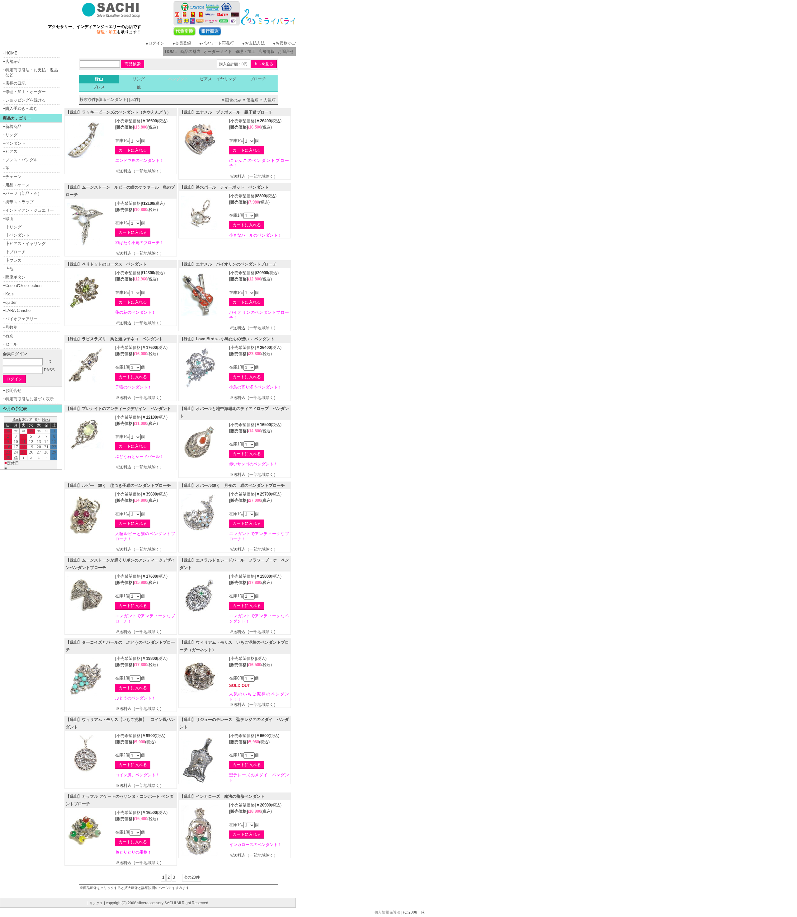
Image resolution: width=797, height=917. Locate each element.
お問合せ (286, 51)
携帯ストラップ (19, 202)
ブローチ (258, 79)
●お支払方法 (253, 43)
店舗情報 (266, 51)
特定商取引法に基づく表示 (29, 399)
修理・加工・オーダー (25, 91)
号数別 (11, 327)
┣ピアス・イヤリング (25, 243)
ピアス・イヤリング (218, 79)
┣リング (13, 227)
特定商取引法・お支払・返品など (31, 73)
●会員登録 (181, 43)
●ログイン (155, 43)
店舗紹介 (13, 61)
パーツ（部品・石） (23, 193)
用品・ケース (17, 185)
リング (139, 79)
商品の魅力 (190, 51)
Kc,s (9, 294)
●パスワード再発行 (216, 43)
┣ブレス (13, 260)
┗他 (9, 268)
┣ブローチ (15, 252)
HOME (171, 51)
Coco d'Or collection (23, 285)
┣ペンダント (17, 235)
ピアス (11, 151)
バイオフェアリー (21, 319)
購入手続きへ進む (21, 108)
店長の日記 (15, 83)
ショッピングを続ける (25, 100)
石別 (9, 335)
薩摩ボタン (15, 277)
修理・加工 (245, 51)
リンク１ (96, 903)
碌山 (9, 218)
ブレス (99, 87)
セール (11, 344)
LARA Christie (18, 310)
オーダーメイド (218, 51)
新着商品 (13, 126)
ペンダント (15, 143)
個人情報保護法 (387, 912)
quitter (11, 302)
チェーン (13, 176)
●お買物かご (284, 43)
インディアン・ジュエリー (29, 210)
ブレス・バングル (21, 160)
